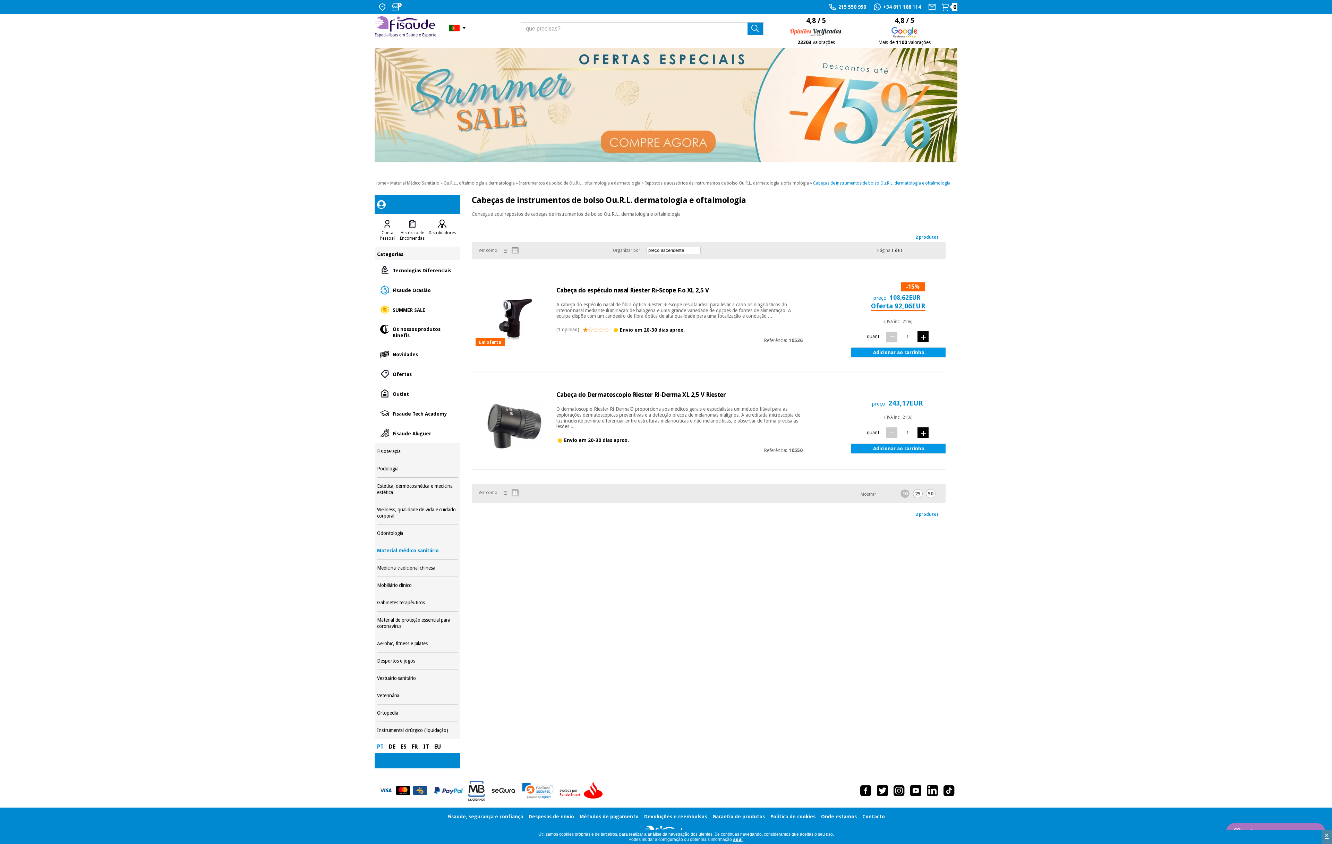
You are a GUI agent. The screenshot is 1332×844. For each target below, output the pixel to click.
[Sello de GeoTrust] (538, 791)
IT (426, 746)
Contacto (873, 816)
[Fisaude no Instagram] (899, 790)
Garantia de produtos (738, 816)
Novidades (417, 354)
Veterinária (417, 695)
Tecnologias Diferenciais (417, 270)
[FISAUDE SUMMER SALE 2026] (666, 105)
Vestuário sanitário (417, 678)
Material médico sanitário (417, 550)
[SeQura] (503, 790)
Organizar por (626, 250)
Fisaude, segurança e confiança (485, 816)
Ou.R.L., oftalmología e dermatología (479, 183)
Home (380, 183)
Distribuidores (442, 232)
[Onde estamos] (383, 7)
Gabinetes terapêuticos (417, 602)
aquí (738, 839)
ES (404, 746)
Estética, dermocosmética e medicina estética (417, 489)
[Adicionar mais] (923, 336)
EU (437, 746)
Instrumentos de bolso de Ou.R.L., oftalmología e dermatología (579, 183)
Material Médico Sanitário (414, 183)
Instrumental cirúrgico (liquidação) (417, 730)
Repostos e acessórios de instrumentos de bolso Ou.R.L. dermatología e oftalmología (726, 183)
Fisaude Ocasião (417, 290)
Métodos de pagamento (609, 816)
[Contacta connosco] (933, 7)
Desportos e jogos (417, 661)
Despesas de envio (551, 816)
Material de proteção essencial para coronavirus (417, 623)
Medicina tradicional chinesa (417, 568)
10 (905, 493)
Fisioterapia (417, 451)
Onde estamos (839, 816)
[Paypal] (448, 790)
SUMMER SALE (417, 309)
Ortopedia (417, 713)
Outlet (417, 393)
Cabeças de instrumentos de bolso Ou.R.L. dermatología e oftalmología (881, 183)
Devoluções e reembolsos (675, 816)
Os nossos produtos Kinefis (417, 331)
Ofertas (417, 374)
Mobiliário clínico (417, 585)
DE (392, 746)
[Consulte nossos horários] (397, 7)
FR (415, 746)
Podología (417, 468)
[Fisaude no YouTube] (915, 790)
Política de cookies (793, 816)
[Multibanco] (476, 791)
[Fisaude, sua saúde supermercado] (407, 28)
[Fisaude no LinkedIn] (932, 790)
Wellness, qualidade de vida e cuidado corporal (417, 513)
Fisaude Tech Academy (417, 413)
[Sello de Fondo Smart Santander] (583, 790)
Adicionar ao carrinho (898, 352)
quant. (874, 336)
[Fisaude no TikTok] (949, 790)
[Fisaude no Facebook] (865, 790)
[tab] (387, 230)
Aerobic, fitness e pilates (417, 643)
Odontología (417, 533)
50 (930, 493)
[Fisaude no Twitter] (882, 790)
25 (918, 493)
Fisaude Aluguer (417, 433)
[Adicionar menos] (891, 337)
